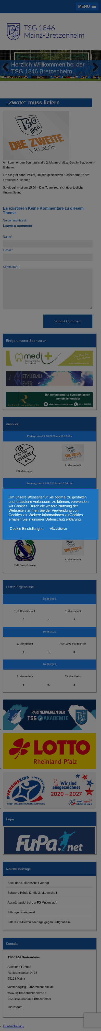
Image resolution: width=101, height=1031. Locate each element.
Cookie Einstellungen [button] (26, 529)
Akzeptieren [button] (58, 528)
